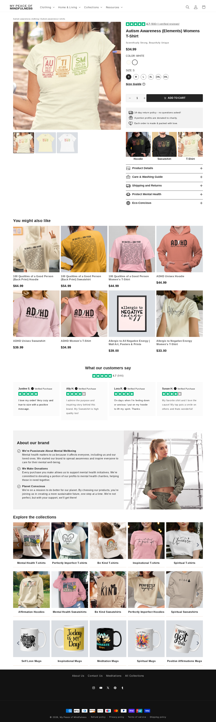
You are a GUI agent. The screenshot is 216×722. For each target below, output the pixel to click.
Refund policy (98, 717)
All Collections (134, 675)
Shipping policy (158, 717)
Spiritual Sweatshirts (184, 612)
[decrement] (130, 98)
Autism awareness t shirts (52, 19)
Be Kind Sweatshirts (108, 612)
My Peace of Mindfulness (73, 717)
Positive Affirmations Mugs (184, 661)
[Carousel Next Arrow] (197, 544)
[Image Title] (31, 540)
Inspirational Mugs (70, 661)
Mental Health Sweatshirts (69, 612)
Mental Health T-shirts (31, 563)
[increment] (144, 98)
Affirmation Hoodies (31, 612)
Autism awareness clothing (26, 19)
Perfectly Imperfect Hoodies (146, 612)
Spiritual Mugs (146, 661)
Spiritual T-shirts (184, 563)
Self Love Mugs (32, 661)
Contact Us (95, 675)
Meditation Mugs (108, 661)
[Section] (94, 376)
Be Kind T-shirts (107, 563)
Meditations (113, 675)
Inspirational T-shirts (146, 563)
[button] (47, 7)
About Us (78, 675)
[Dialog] (144, 84)
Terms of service (137, 717)
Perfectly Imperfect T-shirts (69, 563)
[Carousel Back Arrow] (18, 544)
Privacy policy (116, 717)
